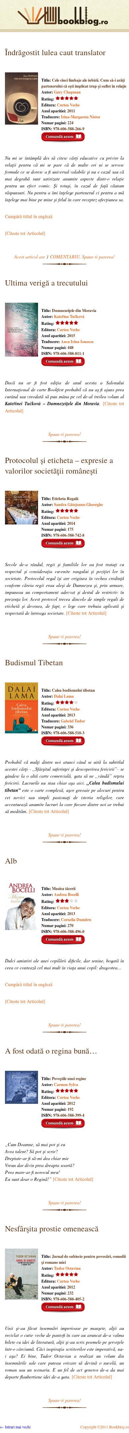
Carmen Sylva (66, 1084)
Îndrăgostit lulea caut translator (55, 52)
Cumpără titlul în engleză (28, 216)
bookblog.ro (64, 16)
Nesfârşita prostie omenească (52, 1228)
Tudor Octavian (67, 1268)
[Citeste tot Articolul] (25, 233)
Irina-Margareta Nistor (80, 117)
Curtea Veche (68, 105)
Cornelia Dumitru (76, 919)
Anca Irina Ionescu (77, 341)
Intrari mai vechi (15, 1426)
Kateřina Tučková (69, 316)
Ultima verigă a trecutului (46, 282)
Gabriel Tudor (73, 721)
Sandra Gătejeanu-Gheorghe (78, 504)
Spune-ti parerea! (64, 434)
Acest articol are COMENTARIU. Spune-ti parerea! (64, 256)
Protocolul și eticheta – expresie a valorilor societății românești (59, 465)
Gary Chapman (67, 92)
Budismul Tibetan (34, 662)
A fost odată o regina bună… (51, 1050)
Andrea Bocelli (66, 894)
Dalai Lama (64, 696)
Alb (11, 860)
